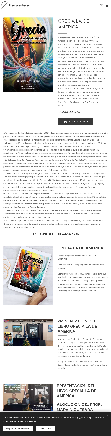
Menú (107, 5)
